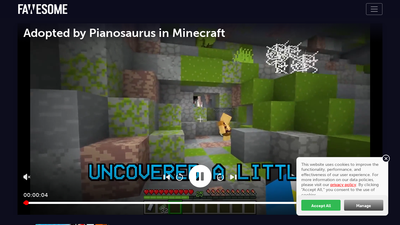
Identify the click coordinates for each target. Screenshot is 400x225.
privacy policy (343, 184)
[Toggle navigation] (374, 9)
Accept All (321, 205)
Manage (363, 205)
